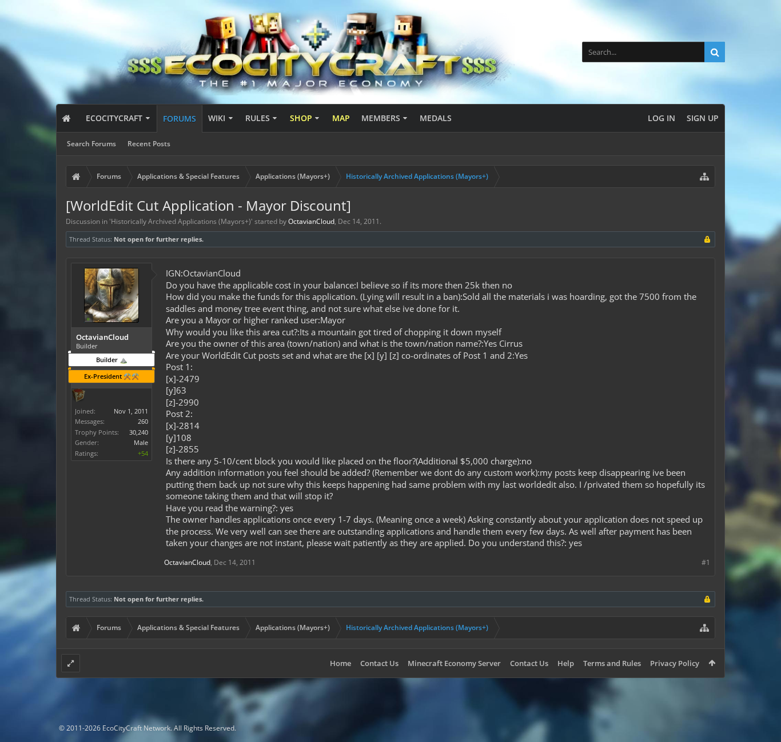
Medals (436, 118)
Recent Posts (148, 144)
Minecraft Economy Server (454, 663)
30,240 (138, 432)
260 (143, 421)
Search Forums (91, 144)
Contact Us (379, 663)
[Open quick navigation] (704, 176)
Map (341, 118)
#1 (706, 562)
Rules (257, 118)
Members (380, 118)
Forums (179, 118)
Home (340, 663)
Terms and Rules (612, 663)
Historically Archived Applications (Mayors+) (181, 221)
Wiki (216, 118)
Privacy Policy (674, 663)
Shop (301, 118)
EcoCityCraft (114, 118)
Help (565, 663)
